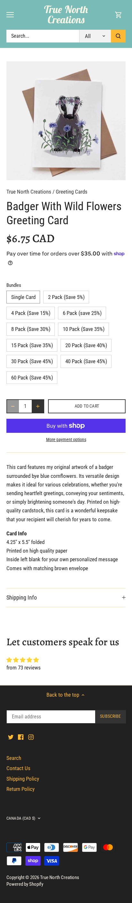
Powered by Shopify (24, 884)
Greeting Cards (71, 191)
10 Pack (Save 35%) (83, 329)
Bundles (13, 285)
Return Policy (20, 789)
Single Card (23, 297)
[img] (66, 660)
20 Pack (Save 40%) (86, 345)
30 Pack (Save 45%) (32, 361)
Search (13, 758)
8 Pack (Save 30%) (30, 329)
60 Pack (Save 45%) (32, 377)
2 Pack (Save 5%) (66, 297)
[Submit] (118, 36)
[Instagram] (31, 737)
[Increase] (38, 406)
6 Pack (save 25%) (82, 313)
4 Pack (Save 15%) (30, 313)
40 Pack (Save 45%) (86, 361)
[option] (66, 120)
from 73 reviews (23, 667)
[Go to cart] (118, 15)
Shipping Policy (22, 779)
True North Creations (66, 14)
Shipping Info (21, 597)
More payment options (66, 439)
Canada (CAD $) (20, 818)
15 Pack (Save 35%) (32, 345)
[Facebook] (20, 737)
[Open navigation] (10, 14)
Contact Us (18, 768)
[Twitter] (10, 737)
